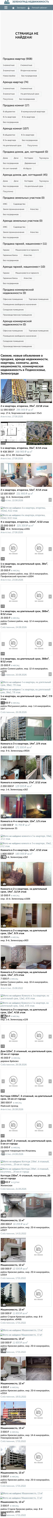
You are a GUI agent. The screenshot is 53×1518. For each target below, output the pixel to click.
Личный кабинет (39, 8)
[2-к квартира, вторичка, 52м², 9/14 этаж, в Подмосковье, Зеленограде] (13, 487)
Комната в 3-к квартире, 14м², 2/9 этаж (23, 744)
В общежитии (9, 112)
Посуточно (8, 99)
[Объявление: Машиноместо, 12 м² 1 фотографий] (26, 1262)
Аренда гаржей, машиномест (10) (24, 267)
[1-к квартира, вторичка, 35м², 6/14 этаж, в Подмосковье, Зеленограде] (13, 445)
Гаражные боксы (10, 255)
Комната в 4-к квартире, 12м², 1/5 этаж (23, 821)
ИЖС (5, 204)
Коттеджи (28, 158)
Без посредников (29, 76)
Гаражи (6, 250)
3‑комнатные (9, 71)
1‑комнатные (8, 65)
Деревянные (30, 163)
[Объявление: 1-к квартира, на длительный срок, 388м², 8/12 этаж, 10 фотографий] (13, 608)
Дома (5, 158)
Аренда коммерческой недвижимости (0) (17, 323)
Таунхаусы (44, 158)
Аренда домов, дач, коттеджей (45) (25, 175)
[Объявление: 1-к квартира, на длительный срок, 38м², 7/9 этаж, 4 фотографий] (26, 685)
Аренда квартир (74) (15, 82)
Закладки (21, 8)
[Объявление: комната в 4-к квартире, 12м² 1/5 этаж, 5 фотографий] (26, 818)
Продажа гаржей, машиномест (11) (25, 244)
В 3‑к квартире (28, 117)
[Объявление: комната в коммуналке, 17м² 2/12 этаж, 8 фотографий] (26, 779)
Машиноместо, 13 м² (12, 1310)
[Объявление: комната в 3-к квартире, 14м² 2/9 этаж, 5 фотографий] (26, 740)
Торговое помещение (38, 299)
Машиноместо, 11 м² (12, 1220)
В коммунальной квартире (33, 112)
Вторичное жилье (29, 71)
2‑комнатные (26, 65)
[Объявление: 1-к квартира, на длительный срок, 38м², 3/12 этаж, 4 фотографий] (13, 561)
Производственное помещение (17, 315)
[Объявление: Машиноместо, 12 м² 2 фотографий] (26, 1380)
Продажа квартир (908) (17, 59)
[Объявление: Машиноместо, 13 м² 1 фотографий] (26, 1306)
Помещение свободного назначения (19, 305)
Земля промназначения (13, 209)
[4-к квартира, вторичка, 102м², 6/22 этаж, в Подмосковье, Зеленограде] (26, 510)
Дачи (16, 158)
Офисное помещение (13, 299)
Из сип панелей (10, 169)
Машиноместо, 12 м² (12, 1265)
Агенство (34, 209)
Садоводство (19, 204)
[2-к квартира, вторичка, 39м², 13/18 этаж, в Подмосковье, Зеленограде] (13, 403)
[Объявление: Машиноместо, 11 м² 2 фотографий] (26, 1217)
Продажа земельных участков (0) (23, 198)
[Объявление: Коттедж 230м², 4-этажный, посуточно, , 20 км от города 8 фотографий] (26, 1164)
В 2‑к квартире (9, 117)
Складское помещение (13, 310)
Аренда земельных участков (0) (22, 221)
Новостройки (9, 76)
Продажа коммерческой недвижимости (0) (18, 291)
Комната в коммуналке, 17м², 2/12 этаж (24, 782)
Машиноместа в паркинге (27, 250)
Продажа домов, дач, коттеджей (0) (25, 152)
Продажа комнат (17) (16, 105)
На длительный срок (30, 94)
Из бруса (27, 169)
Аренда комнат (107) (16, 128)
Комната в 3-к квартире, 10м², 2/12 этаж (24, 850)
